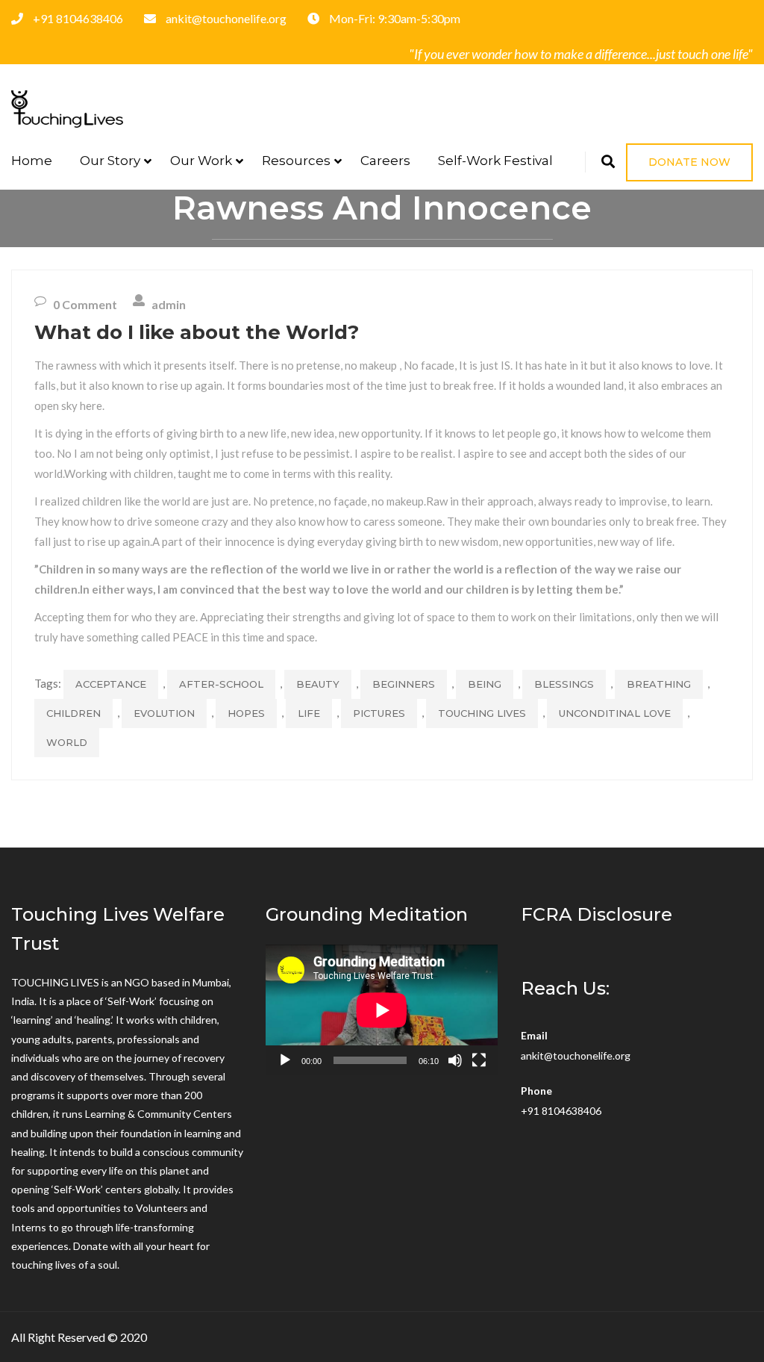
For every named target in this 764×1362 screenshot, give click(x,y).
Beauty (317, 684)
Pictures (379, 713)
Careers (385, 160)
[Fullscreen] (479, 1060)
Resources (296, 160)
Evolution (164, 713)
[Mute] (455, 1060)
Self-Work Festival (495, 160)
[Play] (285, 1060)
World (66, 742)
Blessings (564, 684)
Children (73, 713)
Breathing (659, 684)
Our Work (201, 160)
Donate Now (689, 162)
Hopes (246, 713)
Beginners (403, 684)
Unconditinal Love (615, 713)
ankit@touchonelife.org (575, 1055)
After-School (221, 684)
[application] (382, 1010)
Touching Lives (482, 713)
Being (484, 684)
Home (31, 160)
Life (309, 713)
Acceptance (110, 684)
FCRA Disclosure (596, 914)
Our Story (110, 160)
